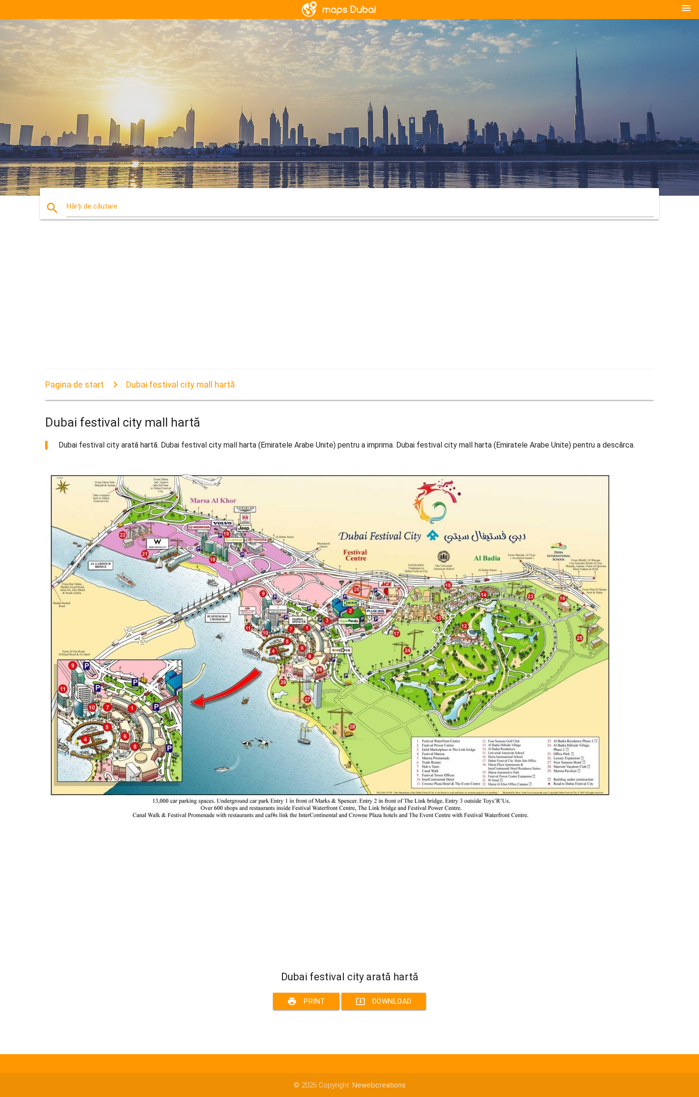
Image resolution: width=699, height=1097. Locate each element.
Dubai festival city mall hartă (180, 384)
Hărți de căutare (92, 206)
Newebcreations (379, 1085)
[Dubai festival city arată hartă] (330, 819)
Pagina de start (74, 384)
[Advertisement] (330, 302)
